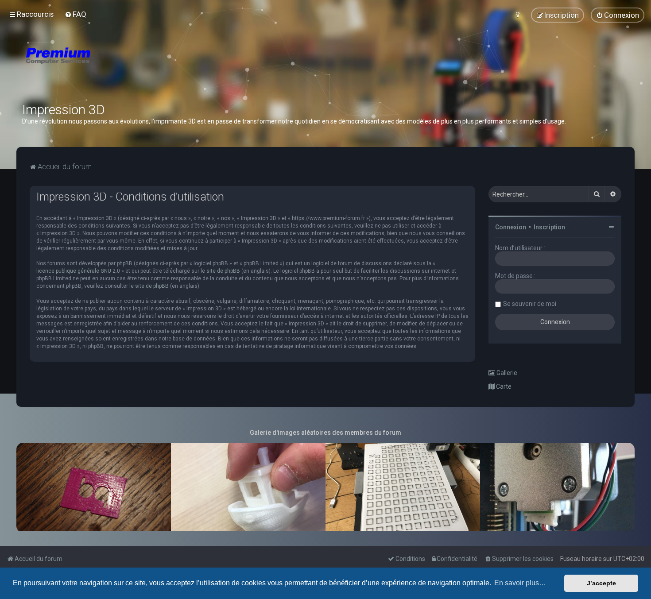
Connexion (510, 227)
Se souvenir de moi (529, 303)
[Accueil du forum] (110, 66)
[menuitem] (75, 14)
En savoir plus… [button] (520, 583)
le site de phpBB (220, 271)
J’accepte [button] (601, 583)
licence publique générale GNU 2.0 (78, 271)
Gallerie (506, 372)
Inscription (549, 227)
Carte (503, 386)
